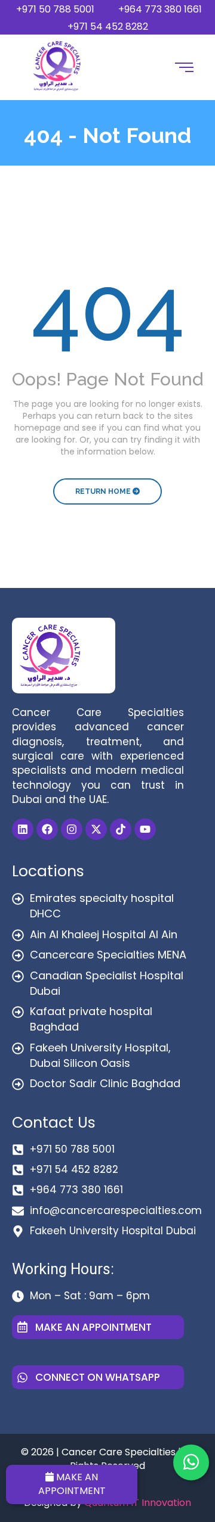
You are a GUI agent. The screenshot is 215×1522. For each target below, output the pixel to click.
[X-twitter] (96, 829)
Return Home (104, 491)
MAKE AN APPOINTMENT (72, 1484)
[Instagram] (71, 829)
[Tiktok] (120, 829)
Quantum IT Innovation (137, 1502)
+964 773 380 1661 (160, 9)
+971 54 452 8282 (107, 26)
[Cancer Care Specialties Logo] (57, 66)
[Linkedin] (22, 829)
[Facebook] (47, 829)
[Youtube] (145, 829)
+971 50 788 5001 (55, 9)
